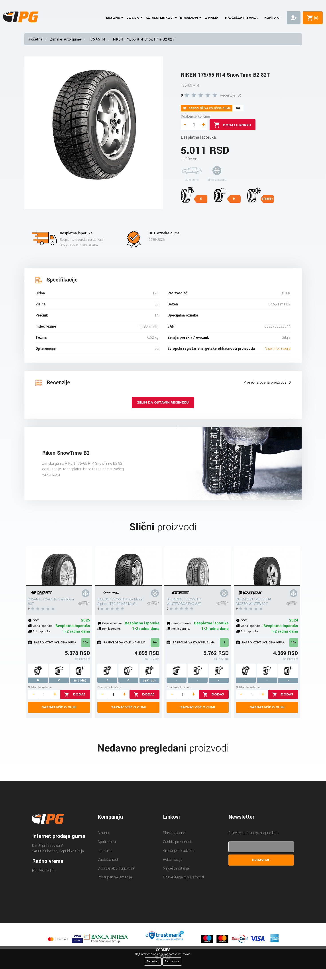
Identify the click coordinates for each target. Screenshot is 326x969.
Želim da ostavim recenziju (163, 402)
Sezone (113, 18)
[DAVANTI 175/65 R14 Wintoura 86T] (59, 566)
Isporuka (105, 850)
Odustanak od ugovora (116, 868)
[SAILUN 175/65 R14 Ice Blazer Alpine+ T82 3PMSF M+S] (128, 566)
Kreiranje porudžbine (179, 850)
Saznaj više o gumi (59, 707)
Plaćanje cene (174, 832)
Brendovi (189, 18)
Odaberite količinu (195, 116)
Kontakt (272, 18)
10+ (85, 643)
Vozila (132, 18)
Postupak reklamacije (115, 877)
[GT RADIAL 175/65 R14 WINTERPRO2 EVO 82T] (197, 566)
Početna (35, 39)
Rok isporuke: (42, 631)
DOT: (36, 620)
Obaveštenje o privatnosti (183, 877)
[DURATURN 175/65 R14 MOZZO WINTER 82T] (267, 566)
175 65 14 (97, 39)
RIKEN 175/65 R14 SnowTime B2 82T (144, 39)
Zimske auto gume (65, 39)
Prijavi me (261, 860)
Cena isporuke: (43, 626)
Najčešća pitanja (241, 18)
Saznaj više (172, 961)
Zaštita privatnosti (177, 841)
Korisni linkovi (159, 18)
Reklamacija (172, 859)
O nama (211, 18)
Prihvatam (153, 961)
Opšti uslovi (107, 841)
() (315, 18)
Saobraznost (108, 859)
